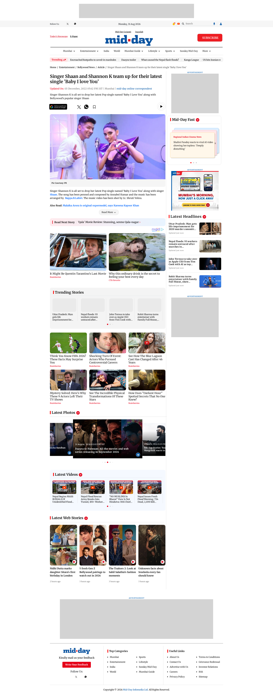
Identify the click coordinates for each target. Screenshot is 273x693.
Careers (174, 671)
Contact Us (175, 662)
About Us (174, 657)
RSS (201, 671)
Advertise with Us (179, 666)
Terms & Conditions (209, 657)
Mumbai (67, 51)
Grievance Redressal (209, 662)
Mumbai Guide (132, 51)
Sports (168, 51)
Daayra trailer (128, 60)
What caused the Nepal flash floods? (160, 60)
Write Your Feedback (76, 664)
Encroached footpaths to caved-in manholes (93, 60)
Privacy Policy (177, 676)
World (117, 51)
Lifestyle (152, 51)
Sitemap (203, 676)
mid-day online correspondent (134, 88)
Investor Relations (208, 666)
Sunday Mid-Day (189, 51)
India (106, 51)
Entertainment (88, 51)
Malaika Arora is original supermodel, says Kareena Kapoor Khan (101, 205)
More (205, 51)
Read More (107, 212)
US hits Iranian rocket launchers (220, 59)
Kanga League (191, 60)
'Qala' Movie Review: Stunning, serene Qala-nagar (109, 222)
